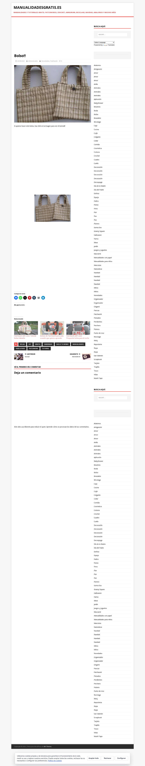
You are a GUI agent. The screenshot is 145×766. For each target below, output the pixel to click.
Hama (96, 239)
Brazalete (97, 118)
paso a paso (20, 348)
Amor (96, 73)
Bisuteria (97, 107)
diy (30, 344)
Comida (97, 144)
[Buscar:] (112, 34)
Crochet (97, 156)
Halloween (98, 235)
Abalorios (97, 65)
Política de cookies (55, 761)
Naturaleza (98, 269)
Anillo (96, 84)
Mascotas (97, 265)
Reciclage (97, 337)
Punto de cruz (99, 333)
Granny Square (99, 231)
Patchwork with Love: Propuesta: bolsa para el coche (77, 337)
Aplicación (97, 99)
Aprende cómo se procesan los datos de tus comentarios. (67, 427)
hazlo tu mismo (62, 344)
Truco (96, 371)
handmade (48, 344)
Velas (96, 374)
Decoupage (98, 182)
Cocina (96, 129)
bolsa (22, 344)
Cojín (96, 133)
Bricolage (97, 122)
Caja (95, 126)
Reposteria (98, 344)
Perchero (97, 325)
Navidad (97, 273)
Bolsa (96, 114)
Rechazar (107, 758)
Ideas (96, 242)
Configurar (121, 758)
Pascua (96, 310)
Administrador (33, 61)
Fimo (96, 209)
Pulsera (96, 329)
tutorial (45, 348)
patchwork (33, 348)
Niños (96, 288)
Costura (97, 152)
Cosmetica (98, 148)
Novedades (46, 61)
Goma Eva (98, 227)
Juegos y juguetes (100, 250)
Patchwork (54, 61)
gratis (37, 344)
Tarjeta (96, 363)
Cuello (96, 163)
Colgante (97, 137)
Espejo (96, 197)
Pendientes (98, 322)
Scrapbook (98, 359)
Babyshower (98, 103)
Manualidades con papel (103, 258)
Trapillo (96, 367)
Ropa (96, 348)
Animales (97, 88)
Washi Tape (98, 378)
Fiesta (96, 205)
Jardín (96, 246)
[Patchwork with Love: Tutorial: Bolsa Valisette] (26, 328)
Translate (111, 45)
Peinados (97, 318)
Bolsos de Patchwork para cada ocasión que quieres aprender (52, 337)
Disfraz (96, 193)
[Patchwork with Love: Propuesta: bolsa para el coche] (78, 328)
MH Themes (47, 746)
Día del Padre (99, 190)
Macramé (97, 254)
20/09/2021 (21, 61)
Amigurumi (98, 69)
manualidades (78, 344)
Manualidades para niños (103, 261)
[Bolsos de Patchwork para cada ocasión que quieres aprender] (52, 328)
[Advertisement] (52, 36)
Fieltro (96, 201)
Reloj (96, 340)
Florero (96, 224)
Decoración (98, 167)
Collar (96, 141)
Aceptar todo (94, 758)
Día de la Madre (100, 186)
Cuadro (96, 160)
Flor (95, 212)
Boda (96, 111)
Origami (97, 307)
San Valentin (98, 356)
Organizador (98, 299)
